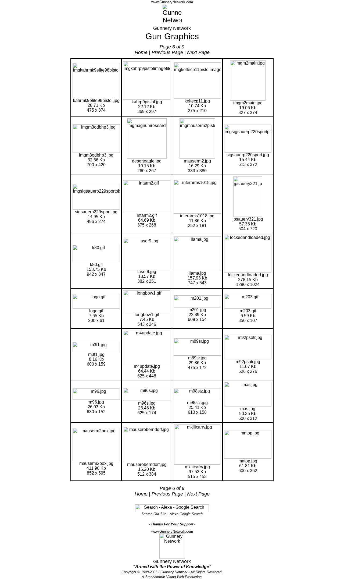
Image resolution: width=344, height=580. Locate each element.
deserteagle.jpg (147, 161)
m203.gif (248, 311)
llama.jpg (197, 273)
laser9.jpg (146, 271)
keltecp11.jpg (197, 101)
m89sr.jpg (197, 358)
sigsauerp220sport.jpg (248, 155)
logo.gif (96, 311)
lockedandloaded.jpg (248, 275)
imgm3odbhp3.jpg (96, 155)
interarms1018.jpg (197, 216)
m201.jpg (197, 309)
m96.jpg (96, 402)
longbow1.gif (147, 314)
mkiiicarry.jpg (197, 467)
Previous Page (167, 52)
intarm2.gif (147, 215)
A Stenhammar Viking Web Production (172, 577)
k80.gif (96, 264)
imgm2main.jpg (248, 103)
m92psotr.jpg (248, 361)
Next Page (198, 52)
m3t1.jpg (96, 354)
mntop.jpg (247, 461)
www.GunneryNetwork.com (172, 2)
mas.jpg (247, 408)
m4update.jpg (147, 366)
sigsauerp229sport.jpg (96, 212)
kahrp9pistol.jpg (147, 102)
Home (141, 52)
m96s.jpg (147, 403)
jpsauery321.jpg (247, 219)
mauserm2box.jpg (96, 463)
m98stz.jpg (197, 402)
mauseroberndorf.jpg (147, 464)
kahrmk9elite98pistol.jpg (96, 100)
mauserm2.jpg (197, 161)
